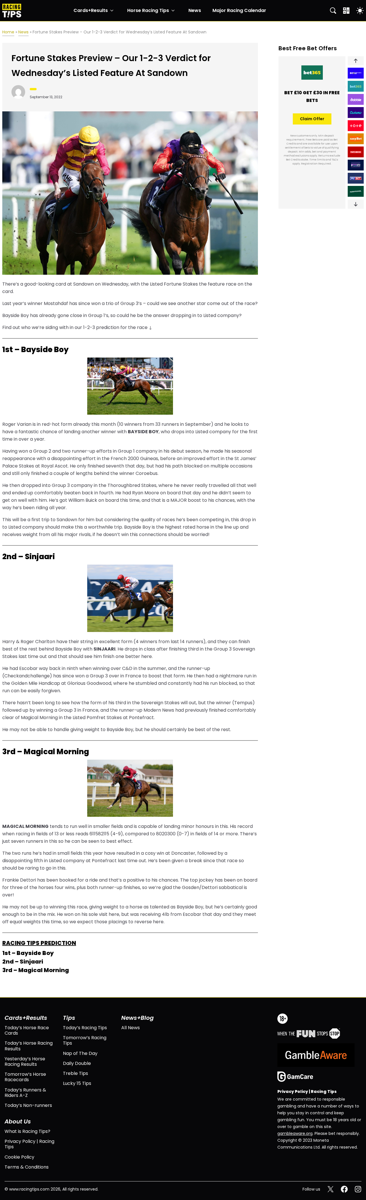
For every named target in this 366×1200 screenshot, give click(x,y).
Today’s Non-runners (28, 1105)
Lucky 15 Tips (77, 1083)
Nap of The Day (80, 1053)
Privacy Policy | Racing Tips (29, 1144)
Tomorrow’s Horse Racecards (25, 1076)
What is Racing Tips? (27, 1131)
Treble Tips (75, 1073)
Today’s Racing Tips (85, 1027)
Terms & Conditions (27, 1167)
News (194, 10)
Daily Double (77, 1063)
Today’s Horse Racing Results (29, 1045)
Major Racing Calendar (239, 10)
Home (8, 32)
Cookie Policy (19, 1157)
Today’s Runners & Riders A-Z (25, 1092)
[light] (360, 10)
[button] (356, 60)
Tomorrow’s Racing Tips (84, 1040)
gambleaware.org (295, 1133)
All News (130, 1027)
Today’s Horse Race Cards (27, 1030)
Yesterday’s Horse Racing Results (25, 1061)
